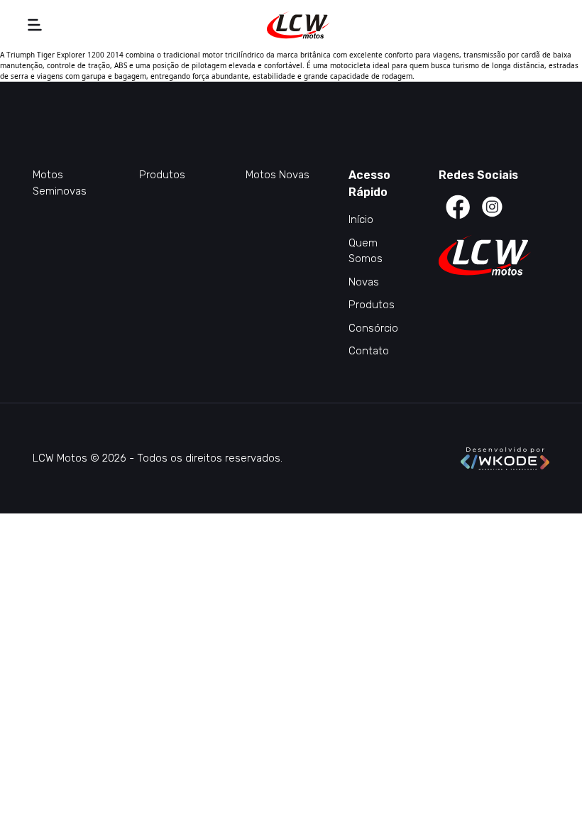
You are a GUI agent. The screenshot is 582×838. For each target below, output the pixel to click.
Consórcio (373, 328)
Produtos (162, 174)
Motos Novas (277, 174)
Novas (363, 282)
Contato (368, 350)
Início (360, 219)
